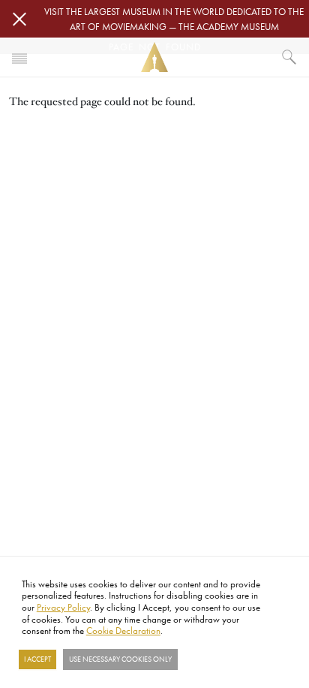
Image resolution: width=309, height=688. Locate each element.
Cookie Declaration (123, 630)
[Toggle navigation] (19, 57)
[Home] (154, 57)
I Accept (37, 659)
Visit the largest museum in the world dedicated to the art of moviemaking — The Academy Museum (174, 18)
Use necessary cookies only (120, 659)
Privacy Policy (63, 607)
